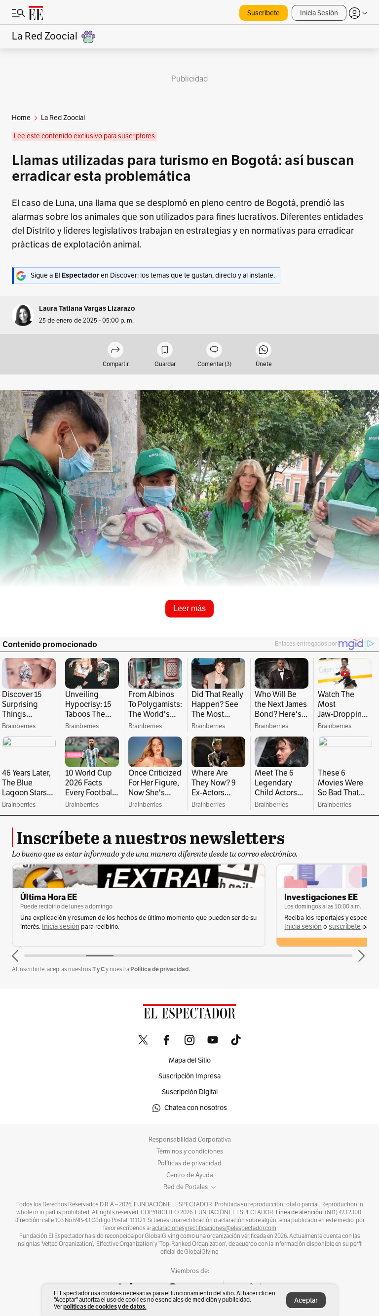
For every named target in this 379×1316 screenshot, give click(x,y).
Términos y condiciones (189, 1151)
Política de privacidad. (160, 969)
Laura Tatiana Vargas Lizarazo (87, 308)
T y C (98, 969)
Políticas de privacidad (189, 1163)
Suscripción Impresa (189, 1076)
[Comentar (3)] (214, 350)
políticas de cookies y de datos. (105, 1306)
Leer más (189, 608)
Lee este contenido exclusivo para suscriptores (84, 136)
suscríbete (345, 926)
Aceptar (306, 1300)
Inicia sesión (60, 926)
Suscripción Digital (190, 1092)
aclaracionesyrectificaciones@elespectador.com (214, 1228)
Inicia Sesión (319, 13)
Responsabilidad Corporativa (190, 1139)
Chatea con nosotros (195, 1108)
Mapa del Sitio (190, 1060)
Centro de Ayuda (189, 1175)
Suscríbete (263, 13)
